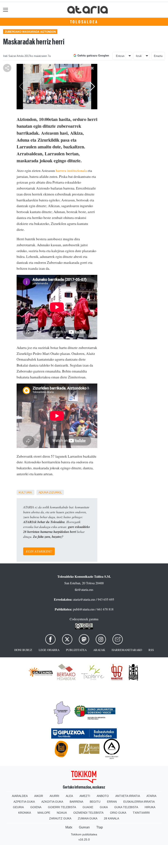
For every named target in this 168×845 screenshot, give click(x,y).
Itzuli (139, 56)
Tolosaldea (84, 21)
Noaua (62, 812)
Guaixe (88, 807)
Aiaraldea (20, 796)
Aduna (43, 492)
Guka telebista (126, 807)
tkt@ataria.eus (84, 589)
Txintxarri (141, 812)
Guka (104, 807)
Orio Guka (118, 812)
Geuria (18, 807)
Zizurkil (55, 492)
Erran (112, 801)
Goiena (35, 807)
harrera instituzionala (71, 170)
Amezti (84, 796)
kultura (25, 492)
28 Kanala (111, 818)
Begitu (95, 801)
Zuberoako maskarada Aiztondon (30, 31)
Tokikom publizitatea (84, 834)
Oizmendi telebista (88, 812)
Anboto (103, 796)
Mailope (43, 812)
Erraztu (158, 56)
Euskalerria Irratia (139, 801)
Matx (68, 827)
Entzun (120, 56)
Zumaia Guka (87, 818)
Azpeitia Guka (24, 801)
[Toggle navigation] (5, 9)
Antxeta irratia (127, 796)
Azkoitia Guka (52, 801)
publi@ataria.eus (84, 609)
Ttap (99, 827)
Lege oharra (49, 650)
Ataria (151, 796)
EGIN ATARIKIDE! (39, 551)
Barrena (76, 801)
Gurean (84, 827)
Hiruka (150, 807)
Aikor (38, 796)
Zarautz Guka (60, 818)
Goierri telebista (62, 807)
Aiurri (54, 796)
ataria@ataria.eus (84, 599)
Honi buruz (23, 650)
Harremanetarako (127, 650)
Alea (69, 796)
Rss (151, 650)
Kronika (24, 812)
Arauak (99, 650)
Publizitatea (76, 650)
